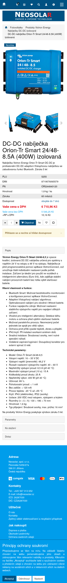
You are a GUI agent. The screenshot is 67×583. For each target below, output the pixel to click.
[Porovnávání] (24, 4)
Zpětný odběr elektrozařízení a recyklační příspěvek (35, 518)
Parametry (10, 419)
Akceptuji (9, 578)
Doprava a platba (17, 530)
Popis (8, 250)
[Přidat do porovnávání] (53, 222)
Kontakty (13, 515)
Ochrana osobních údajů (21, 536)
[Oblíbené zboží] (31, 4)
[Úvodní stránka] (6, 27)
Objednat (29, 222)
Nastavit (38, 578)
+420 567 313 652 (23, 490)
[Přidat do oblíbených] (46, 222)
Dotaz (8, 436)
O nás (12, 512)
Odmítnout (24, 578)
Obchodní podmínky (19, 533)
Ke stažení (10, 428)
